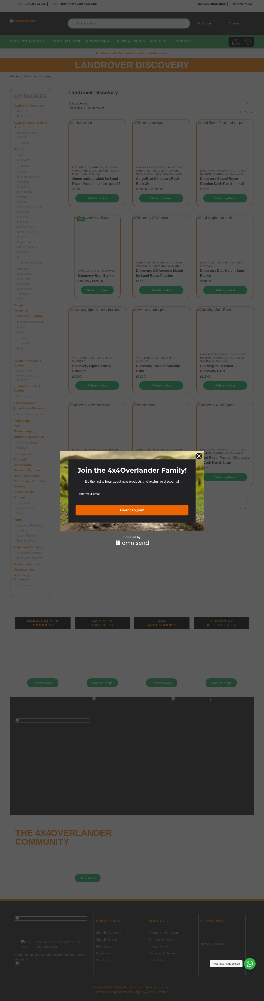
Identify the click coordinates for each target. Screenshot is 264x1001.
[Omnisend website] (132, 540)
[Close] (199, 456)
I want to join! (132, 510)
